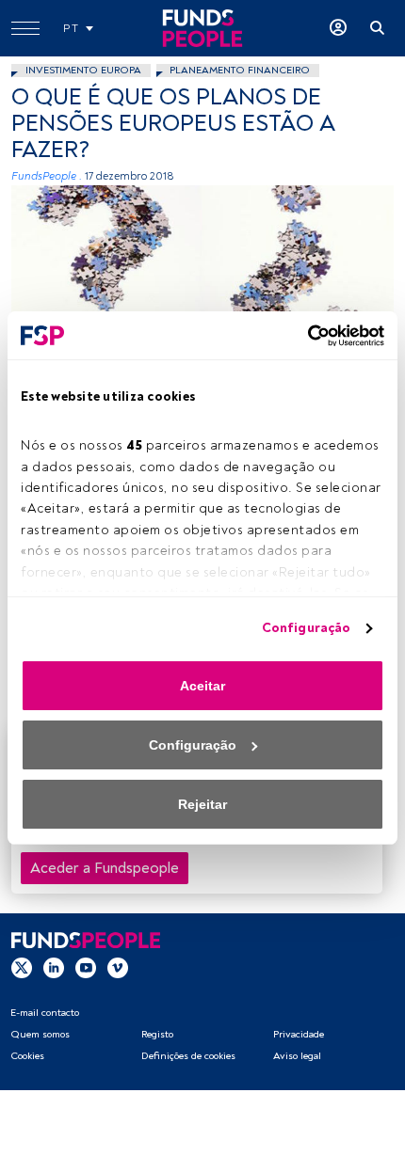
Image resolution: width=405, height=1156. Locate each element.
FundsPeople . (46, 176)
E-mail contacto (44, 1012)
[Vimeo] (117, 967)
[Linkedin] (53, 967)
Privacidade (298, 1034)
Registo (157, 1034)
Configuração (306, 628)
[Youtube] (85, 967)
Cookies (27, 1056)
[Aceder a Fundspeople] (338, 28)
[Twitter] (21, 967)
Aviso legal (297, 1056)
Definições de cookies (188, 1056)
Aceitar (202, 685)
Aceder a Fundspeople (104, 868)
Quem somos (40, 1034)
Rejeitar (202, 804)
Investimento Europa (83, 70)
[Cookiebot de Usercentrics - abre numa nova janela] (301, 336)
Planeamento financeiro (240, 70)
